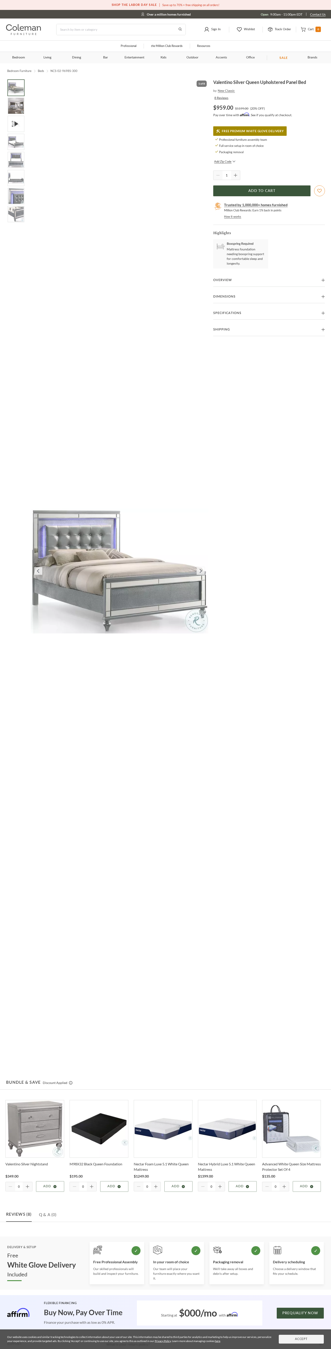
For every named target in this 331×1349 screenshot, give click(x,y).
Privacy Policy (163, 1341)
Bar (105, 57)
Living (47, 57)
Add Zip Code (222, 161)
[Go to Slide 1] (16, 88)
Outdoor (192, 57)
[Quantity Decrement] (217, 175)
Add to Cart (261, 191)
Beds (41, 71)
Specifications (227, 313)
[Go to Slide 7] (16, 196)
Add (47, 1186)
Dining (76, 57)
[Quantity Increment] (235, 175)
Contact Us (318, 14)
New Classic (226, 90)
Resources (203, 46)
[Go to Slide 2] (16, 106)
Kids (163, 57)
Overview (222, 280)
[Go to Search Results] (180, 29)
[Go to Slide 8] (16, 214)
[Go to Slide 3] (16, 124)
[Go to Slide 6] (16, 178)
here (217, 1341)
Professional (128, 46)
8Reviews (221, 98)
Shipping (221, 329)
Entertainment (134, 57)
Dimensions (224, 296)
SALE (283, 58)
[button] (212, 29)
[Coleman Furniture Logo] (23, 34)
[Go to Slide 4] (16, 142)
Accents (221, 57)
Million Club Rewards (167, 46)
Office (250, 57)
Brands (312, 57)
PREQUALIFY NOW (300, 1313)
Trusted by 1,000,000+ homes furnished (256, 205)
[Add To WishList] (319, 190)
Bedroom (18, 57)
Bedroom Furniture (19, 71)
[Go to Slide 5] (16, 160)
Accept (301, 1339)
